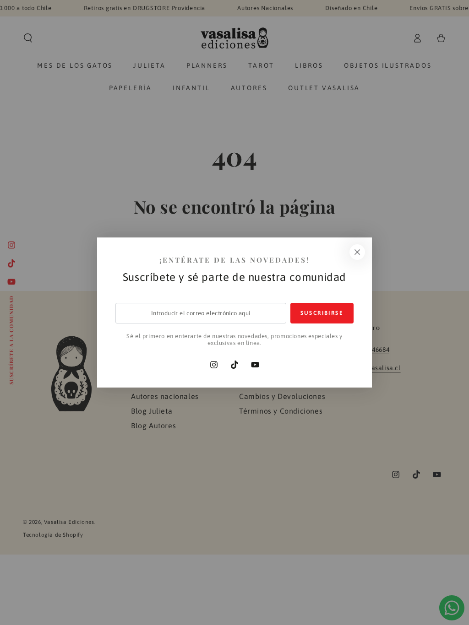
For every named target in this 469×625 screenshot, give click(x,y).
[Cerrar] (357, 252)
